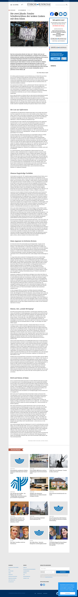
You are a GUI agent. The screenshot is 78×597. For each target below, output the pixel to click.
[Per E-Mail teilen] (65, 14)
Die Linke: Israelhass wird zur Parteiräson (17, 543)
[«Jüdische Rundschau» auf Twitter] (44, 584)
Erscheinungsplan (26, 576)
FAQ (24, 574)
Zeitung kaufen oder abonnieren (29, 569)
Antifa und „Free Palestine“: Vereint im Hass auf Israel (58, 471)
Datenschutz (39, 593)
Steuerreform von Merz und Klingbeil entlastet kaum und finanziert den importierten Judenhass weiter (17, 520)
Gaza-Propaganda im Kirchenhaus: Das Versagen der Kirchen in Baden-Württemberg (58, 519)
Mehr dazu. (71, 589)
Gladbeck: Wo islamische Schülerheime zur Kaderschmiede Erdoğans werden (38, 495)
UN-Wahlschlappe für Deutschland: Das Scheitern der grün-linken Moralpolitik (58, 544)
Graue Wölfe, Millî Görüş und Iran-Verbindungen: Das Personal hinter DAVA (38, 472)
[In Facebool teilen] (52, 14)
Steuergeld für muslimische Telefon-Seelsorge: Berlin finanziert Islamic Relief (19, 472)
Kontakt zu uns (26, 578)
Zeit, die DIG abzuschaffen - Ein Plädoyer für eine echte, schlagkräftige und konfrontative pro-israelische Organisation (18, 495)
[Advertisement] (59, 75)
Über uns (25, 567)
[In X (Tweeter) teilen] (56, 14)
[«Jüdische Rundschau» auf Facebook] (41, 584)
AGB (35, 593)
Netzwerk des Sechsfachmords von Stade (57, 494)
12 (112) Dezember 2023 (22, 10)
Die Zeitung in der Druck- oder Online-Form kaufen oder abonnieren (21, 0)
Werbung (25, 572)
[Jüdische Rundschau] (39, 5)
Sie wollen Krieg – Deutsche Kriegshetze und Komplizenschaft (38, 543)
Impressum (45, 593)
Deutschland (12, 10)
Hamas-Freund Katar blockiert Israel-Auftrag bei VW (37, 518)
